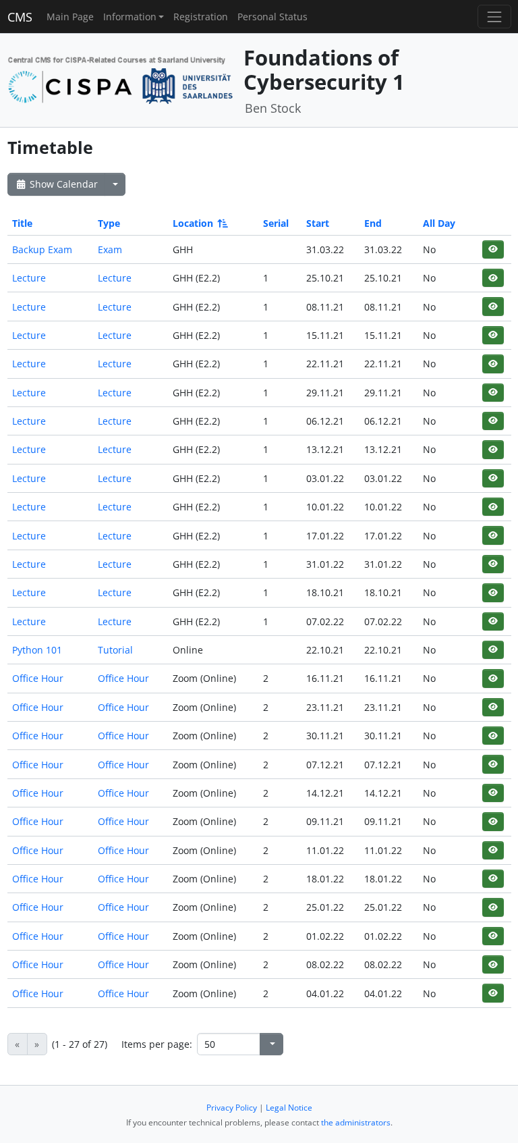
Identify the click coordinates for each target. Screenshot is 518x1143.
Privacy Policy (231, 1107)
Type (109, 223)
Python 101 (37, 649)
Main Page (70, 16)
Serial (276, 223)
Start (317, 223)
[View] (492, 249)
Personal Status (272, 16)
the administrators (356, 1122)
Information (129, 16)
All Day (439, 223)
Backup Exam (42, 249)
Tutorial (115, 649)
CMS (19, 17)
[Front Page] (120, 78)
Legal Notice (289, 1107)
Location (193, 223)
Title (22, 223)
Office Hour (37, 678)
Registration (200, 16)
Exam (110, 249)
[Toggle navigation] (494, 16)
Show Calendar (62, 184)
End (373, 223)
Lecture (29, 277)
